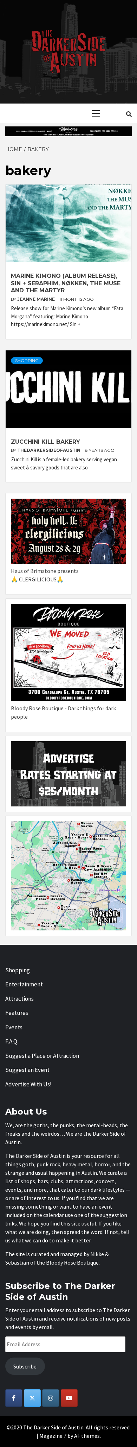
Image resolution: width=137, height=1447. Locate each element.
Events (13, 1027)
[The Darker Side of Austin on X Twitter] (32, 1398)
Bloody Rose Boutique (72, 1262)
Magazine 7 (52, 1435)
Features (16, 1013)
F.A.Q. (11, 1041)
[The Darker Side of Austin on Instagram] (50, 1398)
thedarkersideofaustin (49, 450)
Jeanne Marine (36, 299)
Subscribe (25, 1366)
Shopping (27, 360)
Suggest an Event (27, 1070)
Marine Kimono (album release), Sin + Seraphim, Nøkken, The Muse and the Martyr (65, 283)
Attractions (19, 999)
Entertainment (24, 984)
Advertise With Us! (28, 1084)
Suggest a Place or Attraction (42, 1056)
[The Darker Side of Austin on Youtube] (69, 1398)
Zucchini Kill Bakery (45, 441)
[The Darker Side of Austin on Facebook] (13, 1398)
